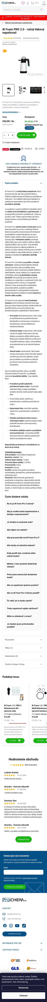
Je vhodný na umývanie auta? (20, 522)
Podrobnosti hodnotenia (31, 38)
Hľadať (41, 10)
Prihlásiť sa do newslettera (14, 887)
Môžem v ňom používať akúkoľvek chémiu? (22, 565)
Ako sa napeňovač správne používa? (23, 585)
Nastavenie (23, 988)
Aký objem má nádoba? (17, 530)
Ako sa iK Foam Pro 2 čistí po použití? (23, 593)
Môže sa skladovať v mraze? (19, 616)
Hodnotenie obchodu (23, 759)
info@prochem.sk (13, 914)
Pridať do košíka (24, 135)
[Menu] (44, 3)
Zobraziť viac (23, 839)
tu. (27, 982)
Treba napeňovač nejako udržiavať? (22, 608)
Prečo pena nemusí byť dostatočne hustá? (22, 576)
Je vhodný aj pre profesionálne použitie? (20, 625)
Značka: (9, 44)
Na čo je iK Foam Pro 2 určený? (20, 504)
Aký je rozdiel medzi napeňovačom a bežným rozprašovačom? (23, 512)
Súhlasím (24, 995)
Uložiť (7, 149)
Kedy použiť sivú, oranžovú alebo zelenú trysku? (21, 554)
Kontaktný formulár (14, 934)
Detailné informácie (10, 112)
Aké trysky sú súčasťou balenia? (21, 545)
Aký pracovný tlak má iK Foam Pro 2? (23, 537)
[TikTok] (23, 925)
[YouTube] (17, 925)
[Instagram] (10, 925)
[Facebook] (4, 925)
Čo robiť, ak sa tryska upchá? (19, 601)
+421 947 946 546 (14, 919)
